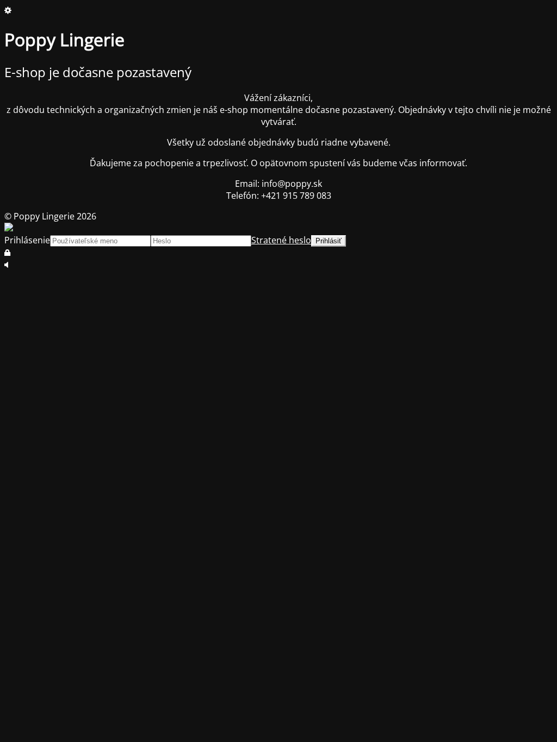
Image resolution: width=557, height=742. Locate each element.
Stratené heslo (281, 240)
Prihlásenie (27, 240)
